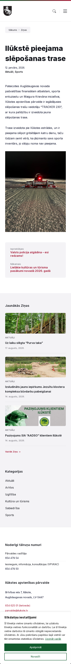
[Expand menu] (65, 11)
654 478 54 (12, 557)
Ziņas (24, 30)
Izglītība (10, 494)
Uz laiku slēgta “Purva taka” (24, 343)
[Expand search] (54, 11)
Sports (19, 71)
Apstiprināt (36, 647)
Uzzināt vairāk (53, 638)
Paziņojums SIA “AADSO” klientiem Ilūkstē (33, 435)
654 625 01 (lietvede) (17, 605)
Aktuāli (9, 71)
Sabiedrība (12, 508)
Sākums (13, 30)
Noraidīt (35, 656)
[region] (35, 638)
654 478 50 (12, 568)
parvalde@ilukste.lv (16, 610)
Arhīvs (9, 487)
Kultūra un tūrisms (17, 501)
